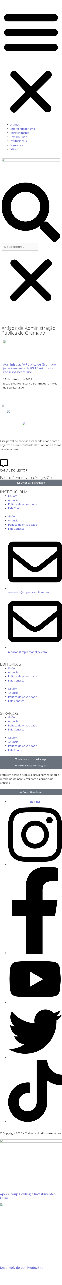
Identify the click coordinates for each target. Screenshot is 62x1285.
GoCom (12, 496)
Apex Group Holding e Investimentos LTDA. (28, 1196)
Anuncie (13, 500)
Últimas (15, 124)
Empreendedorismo (22, 129)
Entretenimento (19, 133)
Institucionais (18, 141)
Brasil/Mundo (18, 137)
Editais (14, 149)
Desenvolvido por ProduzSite (21, 1267)
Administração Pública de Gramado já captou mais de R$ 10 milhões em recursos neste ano (29, 368)
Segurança (16, 145)
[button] (31, 62)
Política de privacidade (22, 504)
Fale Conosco (16, 508)
